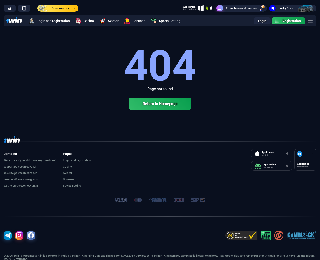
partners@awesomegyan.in (21, 185)
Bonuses (138, 21)
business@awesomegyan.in (21, 179)
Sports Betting (169, 21)
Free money (60, 8)
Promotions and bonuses (241, 8)
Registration (291, 21)
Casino (89, 21)
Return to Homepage (160, 104)
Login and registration (53, 21)
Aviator (113, 21)
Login (262, 21)
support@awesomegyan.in (20, 166)
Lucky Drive (286, 8)
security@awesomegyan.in (20, 173)
